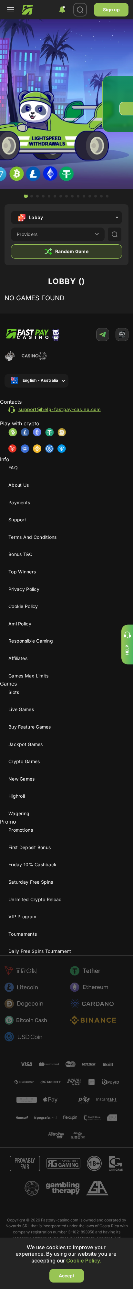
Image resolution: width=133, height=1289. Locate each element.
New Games (21, 779)
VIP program (22, 916)
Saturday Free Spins (30, 882)
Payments (19, 502)
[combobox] (62, 9)
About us (18, 485)
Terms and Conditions (32, 537)
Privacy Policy (23, 589)
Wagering (18, 813)
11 (84, 196)
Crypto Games (24, 761)
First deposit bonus (29, 847)
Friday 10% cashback (32, 864)
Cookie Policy (23, 606)
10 (78, 196)
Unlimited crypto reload (35, 899)
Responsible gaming (30, 641)
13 (95, 196)
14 (101, 196)
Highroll (16, 796)
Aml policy (19, 623)
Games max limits (28, 675)
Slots (13, 692)
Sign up (111, 9)
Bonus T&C (20, 554)
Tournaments (22, 934)
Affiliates (17, 658)
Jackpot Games (25, 744)
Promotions (20, 830)
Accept (66, 1275)
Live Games (21, 709)
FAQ (13, 467)
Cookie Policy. (83, 1260)
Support (17, 519)
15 (107, 196)
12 (90, 196)
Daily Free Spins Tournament (39, 951)
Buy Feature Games (29, 727)
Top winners (22, 571)
